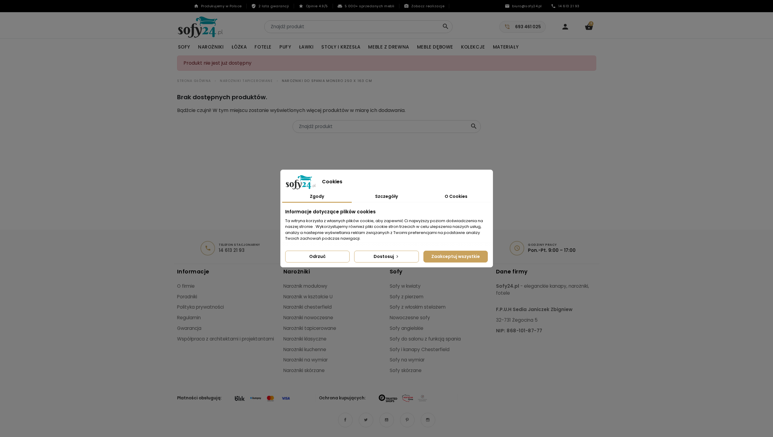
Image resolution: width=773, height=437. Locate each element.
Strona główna (194, 81)
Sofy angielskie (406, 328)
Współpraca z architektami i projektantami (225, 339)
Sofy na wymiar (407, 360)
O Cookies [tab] (456, 196)
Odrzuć (317, 256)
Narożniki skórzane (304, 370)
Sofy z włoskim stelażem (418, 307)
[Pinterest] (407, 420)
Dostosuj (384, 256)
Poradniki (187, 296)
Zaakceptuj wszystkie (455, 256)
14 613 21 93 (232, 250)
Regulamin (189, 317)
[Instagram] (428, 420)
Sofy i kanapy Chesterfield (420, 349)
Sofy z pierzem (406, 296)
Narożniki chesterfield (307, 307)
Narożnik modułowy (305, 286)
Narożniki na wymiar (305, 360)
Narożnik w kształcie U (308, 296)
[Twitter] (366, 420)
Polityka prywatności (200, 307)
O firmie (186, 286)
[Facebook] (345, 420)
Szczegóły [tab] (386, 196)
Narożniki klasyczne (305, 339)
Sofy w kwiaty (405, 286)
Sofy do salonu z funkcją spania (425, 339)
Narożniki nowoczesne (308, 317)
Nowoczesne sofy (410, 317)
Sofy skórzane (406, 370)
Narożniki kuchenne (304, 349)
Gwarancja (189, 328)
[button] (589, 26)
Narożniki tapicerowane (246, 81)
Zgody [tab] (317, 196)
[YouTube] (386, 420)
